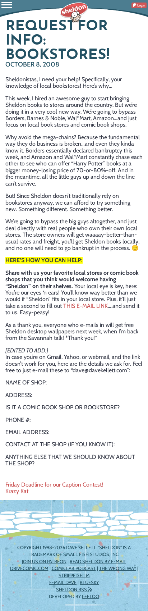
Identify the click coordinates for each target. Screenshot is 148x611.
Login (141, 5)
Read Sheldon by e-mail (98, 561)
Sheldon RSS (72, 589)
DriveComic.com (29, 568)
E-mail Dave (63, 582)
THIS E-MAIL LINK (85, 305)
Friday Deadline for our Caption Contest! (54, 484)
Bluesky (89, 582)
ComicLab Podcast (74, 568)
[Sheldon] (74, 12)
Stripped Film (74, 575)
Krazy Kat (16, 491)
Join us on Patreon (44, 561)
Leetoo (90, 596)
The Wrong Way (117, 568)
